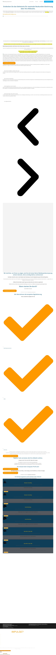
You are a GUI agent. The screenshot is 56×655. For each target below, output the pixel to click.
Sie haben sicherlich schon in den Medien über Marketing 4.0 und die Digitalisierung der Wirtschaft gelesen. (28, 277)
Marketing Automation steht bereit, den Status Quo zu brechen (16, 46)
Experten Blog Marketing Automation (33, 624)
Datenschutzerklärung (10, 627)
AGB (6, 627)
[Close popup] (1, 652)
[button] (28, 127)
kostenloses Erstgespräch (31, 474)
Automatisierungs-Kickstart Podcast (42, 624)
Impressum (4, 627)
